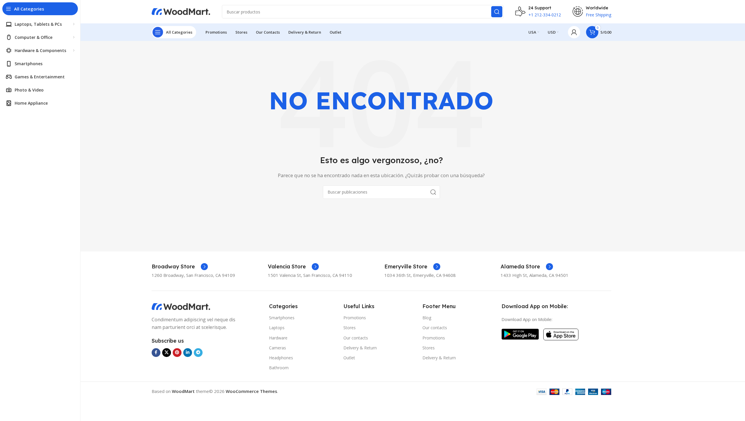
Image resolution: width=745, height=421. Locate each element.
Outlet (349, 357)
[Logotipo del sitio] (181, 11)
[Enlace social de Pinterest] (177, 352)
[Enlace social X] (166, 352)
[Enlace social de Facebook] (156, 352)
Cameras (277, 348)
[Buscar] (496, 11)
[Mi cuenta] (574, 32)
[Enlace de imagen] (181, 306)
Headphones (281, 357)
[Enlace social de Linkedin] (187, 352)
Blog (426, 317)
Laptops (277, 327)
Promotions (354, 317)
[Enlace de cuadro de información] (180, 266)
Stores (349, 327)
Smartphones (281, 317)
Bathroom (279, 367)
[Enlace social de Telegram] (198, 352)
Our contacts (355, 338)
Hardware (278, 338)
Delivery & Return (360, 348)
